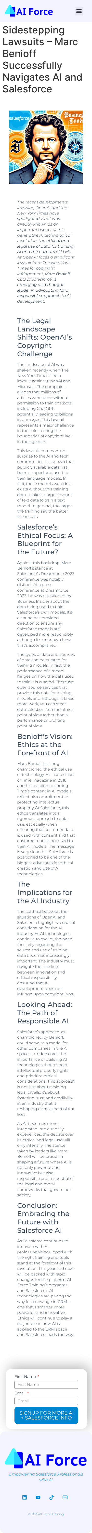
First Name (25, 1376)
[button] (79, 11)
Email (20, 1393)
